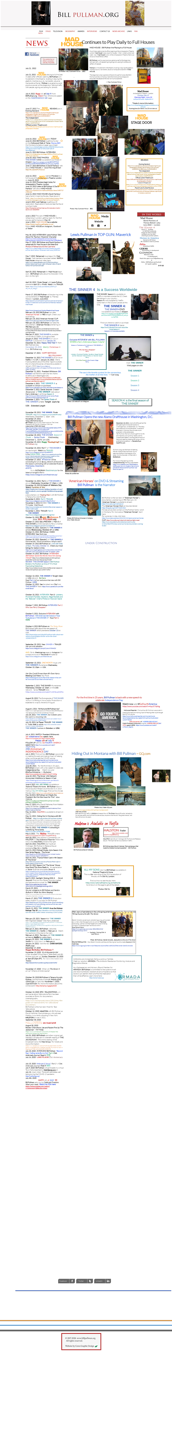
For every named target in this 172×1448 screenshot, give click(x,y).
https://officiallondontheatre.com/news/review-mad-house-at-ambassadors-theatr (44, 127)
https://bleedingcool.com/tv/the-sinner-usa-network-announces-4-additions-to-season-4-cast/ (42, 781)
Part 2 (87, 351)
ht (136, 725)
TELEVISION (56, 31)
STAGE (48, 31)
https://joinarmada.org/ (88, 978)
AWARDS (81, 31)
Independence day (39, 98)
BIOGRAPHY (70, 31)
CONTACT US (105, 31)
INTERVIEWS (91, 31)
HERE (48, 1065)
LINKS (130, 31)
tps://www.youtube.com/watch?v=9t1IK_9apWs (140, 726)
